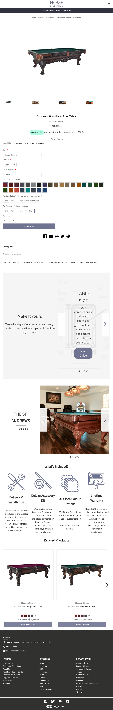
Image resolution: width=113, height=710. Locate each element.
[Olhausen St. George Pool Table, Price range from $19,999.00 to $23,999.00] (28, 574)
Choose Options (28, 624)
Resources (7, 680)
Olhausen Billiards (83, 669)
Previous (3, 584)
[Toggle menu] (4, 4)
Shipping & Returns (11, 677)
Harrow (79, 689)
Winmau (79, 680)
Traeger (79, 672)
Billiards (43, 663)
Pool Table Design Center (13, 672)
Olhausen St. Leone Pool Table (81, 606)
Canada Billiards (82, 663)
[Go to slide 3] (84, 371)
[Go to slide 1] (79, 371)
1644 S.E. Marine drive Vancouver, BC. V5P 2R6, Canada (28, 642)
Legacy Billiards (82, 666)
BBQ (41, 669)
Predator (80, 677)
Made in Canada (46, 689)
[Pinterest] (68, 236)
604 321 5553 (11, 646)
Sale (41, 686)
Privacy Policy (8, 663)
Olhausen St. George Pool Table (28, 606)
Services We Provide (11, 674)
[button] (83, 353)
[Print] (57, 236)
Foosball (43, 672)
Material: (7, 160)
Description (8, 246)
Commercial (44, 680)
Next (106, 584)
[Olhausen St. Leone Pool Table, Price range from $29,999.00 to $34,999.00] (82, 574)
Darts (42, 674)
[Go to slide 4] (61, 324)
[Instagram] (67, 701)
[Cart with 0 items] (109, 3)
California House (83, 674)
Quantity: (6, 216)
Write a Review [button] (57, 139)
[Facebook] (45, 236)
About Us (6, 669)
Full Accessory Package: (15, 206)
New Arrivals (45, 683)
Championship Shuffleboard (87, 683)
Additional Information (12, 254)
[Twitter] (62, 236)
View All (79, 692)
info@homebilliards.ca (15, 651)
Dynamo (79, 686)
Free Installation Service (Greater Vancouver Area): (25, 196)
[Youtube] (60, 701)
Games (42, 677)
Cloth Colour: (12, 179)
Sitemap (6, 683)
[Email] (51, 236)
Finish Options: (9, 170)
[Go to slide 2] (105, 324)
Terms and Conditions (12, 666)
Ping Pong (44, 666)
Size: (5, 150)
